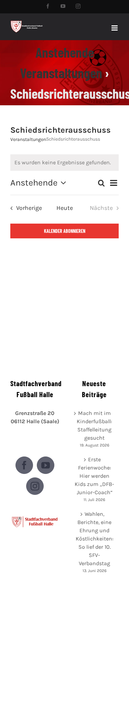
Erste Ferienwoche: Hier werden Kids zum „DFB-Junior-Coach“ (94, 476)
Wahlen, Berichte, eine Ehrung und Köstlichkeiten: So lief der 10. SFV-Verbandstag (95, 539)
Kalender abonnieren (64, 231)
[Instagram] (35, 486)
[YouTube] (45, 465)
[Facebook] (24, 465)
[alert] (64, 162)
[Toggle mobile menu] (115, 28)
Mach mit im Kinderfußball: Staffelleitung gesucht (94, 425)
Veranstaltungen (28, 139)
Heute (64, 207)
